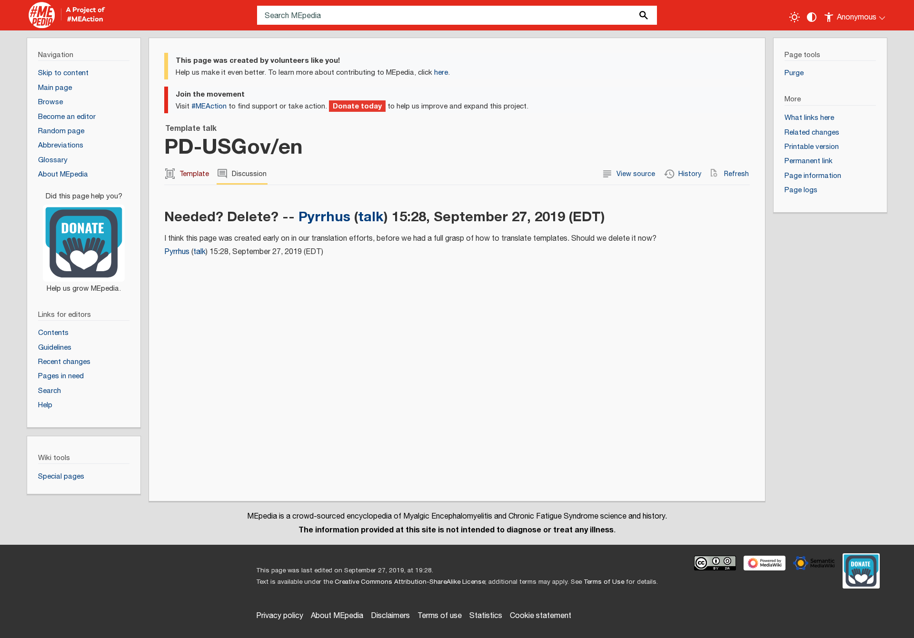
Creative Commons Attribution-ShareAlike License (410, 582)
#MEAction (209, 106)
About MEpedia (337, 616)
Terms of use (439, 616)
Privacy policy (279, 616)
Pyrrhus (324, 217)
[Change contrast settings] (811, 17)
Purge (794, 73)
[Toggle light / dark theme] (794, 17)
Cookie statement (540, 616)
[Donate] (83, 238)
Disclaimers (390, 616)
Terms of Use (604, 582)
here (441, 72)
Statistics (485, 616)
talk (371, 217)
